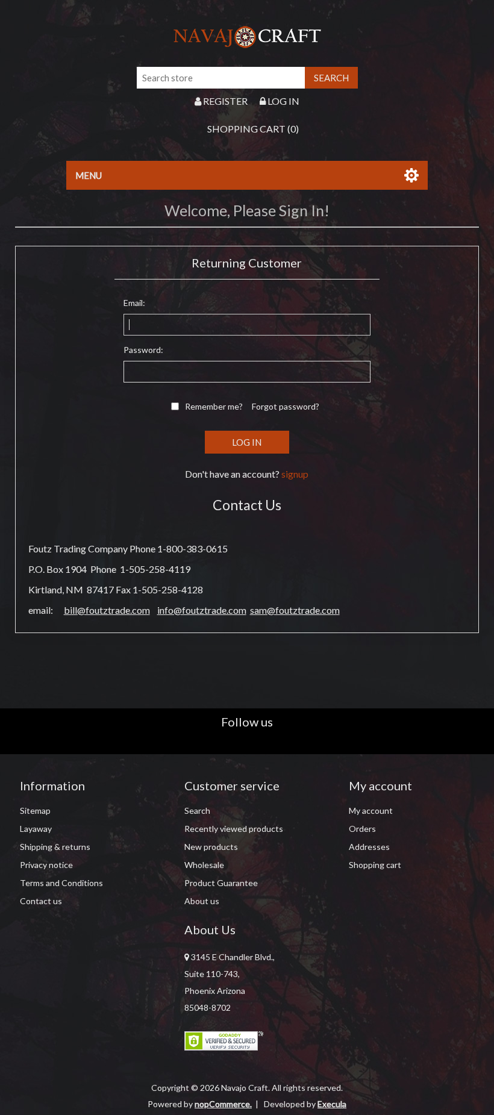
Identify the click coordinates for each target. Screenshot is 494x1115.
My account (371, 810)
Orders (362, 828)
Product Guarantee (221, 883)
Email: (134, 303)
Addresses (369, 847)
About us (201, 901)
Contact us (41, 901)
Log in (282, 101)
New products (211, 847)
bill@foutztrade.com (107, 610)
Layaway (36, 828)
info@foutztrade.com (201, 610)
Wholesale (204, 865)
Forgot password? (285, 406)
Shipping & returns (55, 847)
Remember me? (214, 406)
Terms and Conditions (61, 883)
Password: (143, 350)
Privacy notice (46, 865)
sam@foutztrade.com (295, 610)
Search (197, 810)
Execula (331, 1104)
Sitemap (35, 810)
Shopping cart (375, 865)
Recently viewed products (233, 828)
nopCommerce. (223, 1104)
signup (294, 473)
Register (224, 101)
